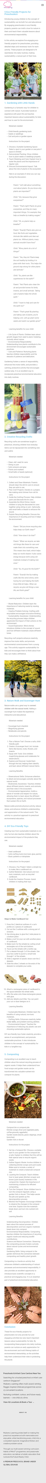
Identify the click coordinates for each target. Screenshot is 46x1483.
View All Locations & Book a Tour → (18, 1402)
